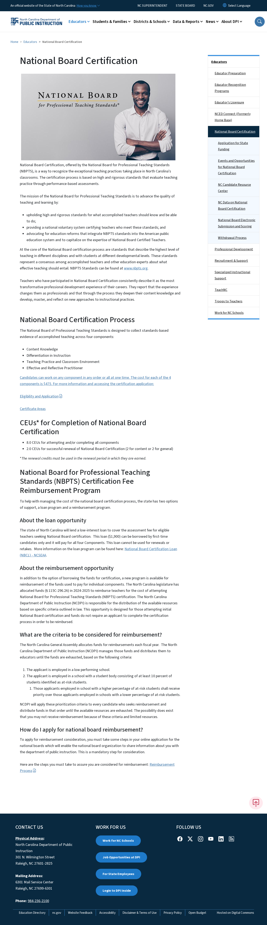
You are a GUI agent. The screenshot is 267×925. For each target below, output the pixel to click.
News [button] (210, 22)
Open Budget (197, 912)
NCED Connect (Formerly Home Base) (233, 117)
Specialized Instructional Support (232, 275)
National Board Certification (235, 131)
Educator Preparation (230, 73)
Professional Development (234, 249)
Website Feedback (80, 912)
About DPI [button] (230, 22)
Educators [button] (77, 22)
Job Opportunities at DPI (121, 857)
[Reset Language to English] (225, 5)
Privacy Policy (173, 912)
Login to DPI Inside (117, 890)
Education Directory (32, 912)
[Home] (36, 17)
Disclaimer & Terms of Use (139, 912)
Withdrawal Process (232, 238)
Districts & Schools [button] (150, 22)
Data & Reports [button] (186, 22)
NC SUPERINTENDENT (152, 5)
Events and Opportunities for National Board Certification (236, 167)
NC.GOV (208, 5)
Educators (30, 42)
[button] (260, 22)
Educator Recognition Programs (230, 87)
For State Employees (118, 874)
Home (14, 42)
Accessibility (107, 912)
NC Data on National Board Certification (232, 205)
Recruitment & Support (231, 260)
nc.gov (56, 912)
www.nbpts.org (136, 268)
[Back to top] (256, 803)
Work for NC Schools (229, 312)
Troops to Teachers (228, 301)
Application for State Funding (233, 146)
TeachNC (221, 290)
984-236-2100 (38, 901)
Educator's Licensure (229, 102)
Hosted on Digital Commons (235, 912)
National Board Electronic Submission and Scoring (236, 223)
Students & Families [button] (110, 22)
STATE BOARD (185, 5)
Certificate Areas (33, 408)
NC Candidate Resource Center (234, 187)
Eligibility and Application (39, 396)
